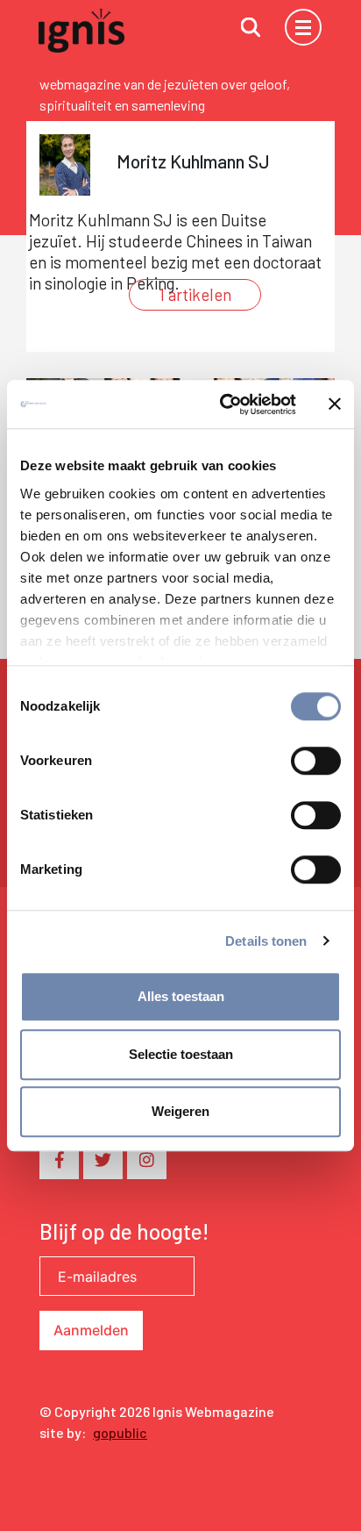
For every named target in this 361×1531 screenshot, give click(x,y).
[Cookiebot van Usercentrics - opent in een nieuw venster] (223, 404)
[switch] (316, 761)
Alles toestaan (181, 996)
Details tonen (266, 941)
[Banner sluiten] (335, 404)
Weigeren (180, 1111)
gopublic (120, 1432)
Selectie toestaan (181, 1054)
